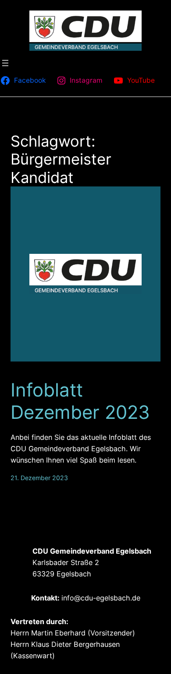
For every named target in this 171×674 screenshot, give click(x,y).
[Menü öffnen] (5, 63)
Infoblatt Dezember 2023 (80, 401)
